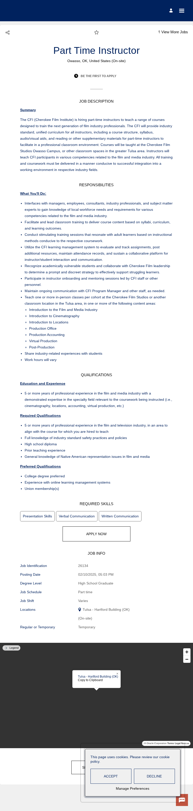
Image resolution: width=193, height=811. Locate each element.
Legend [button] (14, 648)
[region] (96, 695)
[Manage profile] (171, 10)
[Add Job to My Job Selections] (96, 32)
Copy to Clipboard (90, 680)
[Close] (117, 673)
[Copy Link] (7, 32)
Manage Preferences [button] (132, 788)
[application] (96, 695)
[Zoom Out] (186, 659)
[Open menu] (181, 11)
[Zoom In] (186, 652)
